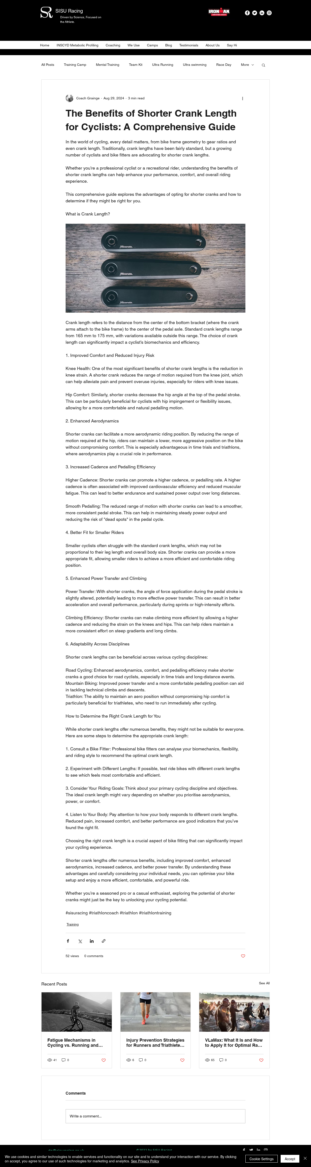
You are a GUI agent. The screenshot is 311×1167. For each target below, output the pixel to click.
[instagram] (269, 12)
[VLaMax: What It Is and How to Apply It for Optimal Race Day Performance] (234, 1012)
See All (264, 983)
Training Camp (75, 65)
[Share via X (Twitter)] (80, 941)
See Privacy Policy (145, 1160)
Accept (290, 1158)
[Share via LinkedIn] (91, 941)
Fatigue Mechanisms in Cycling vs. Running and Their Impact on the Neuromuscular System (72, 1043)
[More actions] (242, 98)
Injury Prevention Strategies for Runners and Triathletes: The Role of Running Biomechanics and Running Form (155, 1043)
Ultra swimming (195, 65)
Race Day (223, 65)
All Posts (47, 65)
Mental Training (107, 65)
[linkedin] (261, 12)
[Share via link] (103, 941)
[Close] (305, 1158)
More (245, 65)
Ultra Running (162, 65)
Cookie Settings (262, 1158)
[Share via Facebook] (68, 941)
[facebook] (247, 12)
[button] (263, 65)
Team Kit (135, 65)
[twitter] (254, 12)
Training (73, 924)
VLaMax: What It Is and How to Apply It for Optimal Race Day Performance (234, 1043)
